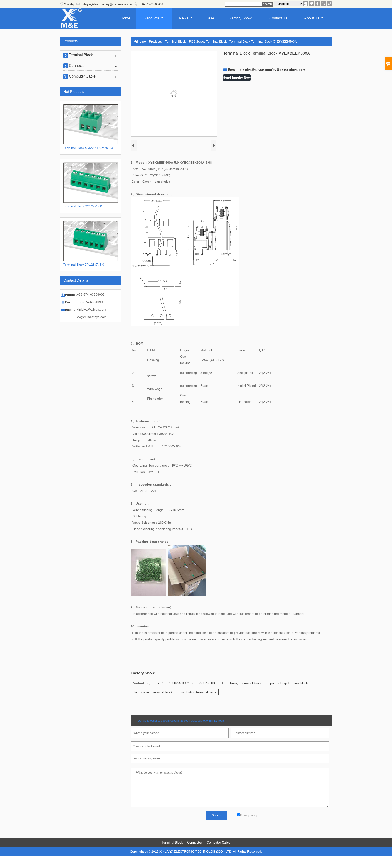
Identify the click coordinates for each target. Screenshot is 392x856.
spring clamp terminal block (288, 683)
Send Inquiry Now (237, 77)
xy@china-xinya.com (92, 317)
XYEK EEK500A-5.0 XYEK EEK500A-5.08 (185, 683)
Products (152, 18)
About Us (312, 18)
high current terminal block (153, 692)
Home (125, 18)
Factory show (240, 18)
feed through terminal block (241, 683)
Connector (77, 66)
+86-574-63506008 (151, 4)
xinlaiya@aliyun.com (91, 309)
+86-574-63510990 (91, 302)
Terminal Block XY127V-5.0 (82, 206)
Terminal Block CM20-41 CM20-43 (88, 148)
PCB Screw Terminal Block (208, 41)
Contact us (278, 18)
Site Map (69, 4)
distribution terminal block (198, 692)
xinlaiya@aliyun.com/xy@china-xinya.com (106, 4)
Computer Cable (82, 76)
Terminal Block (175, 41)
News (184, 18)
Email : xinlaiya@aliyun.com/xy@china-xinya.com (266, 69)
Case (210, 18)
